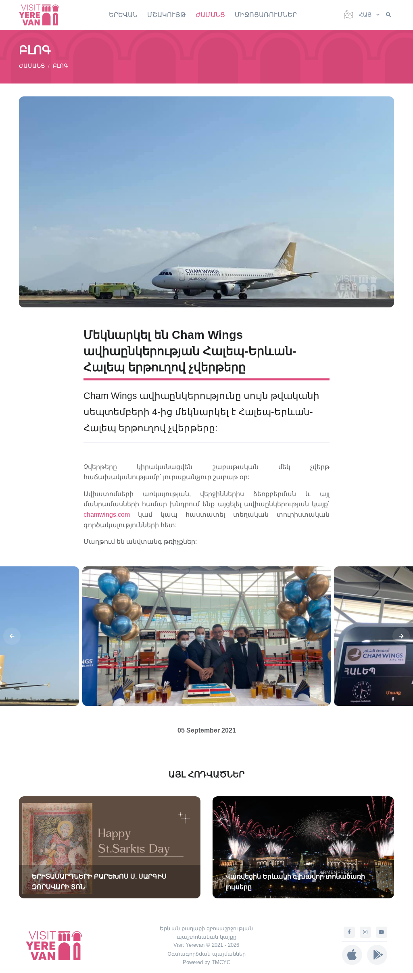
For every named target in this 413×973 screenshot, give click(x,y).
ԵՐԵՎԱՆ (123, 14)
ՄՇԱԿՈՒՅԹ (166, 14)
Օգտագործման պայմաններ (206, 954)
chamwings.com (110, 514)
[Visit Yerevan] (43, 14)
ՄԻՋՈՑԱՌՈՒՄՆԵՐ (266, 14)
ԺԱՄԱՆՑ (210, 14)
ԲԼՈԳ (60, 66)
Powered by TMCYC (206, 962)
